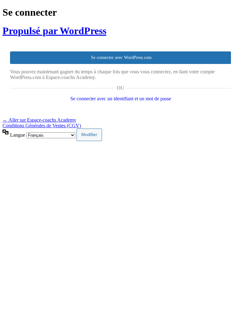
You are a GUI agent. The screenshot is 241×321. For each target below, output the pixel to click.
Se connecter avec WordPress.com (121, 57)
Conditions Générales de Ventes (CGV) (42, 125)
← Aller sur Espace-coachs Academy (39, 120)
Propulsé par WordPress (54, 30)
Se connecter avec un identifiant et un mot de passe (120, 98)
